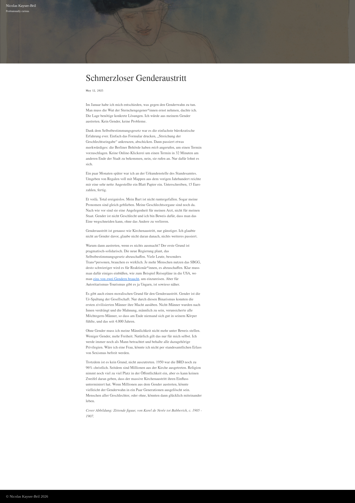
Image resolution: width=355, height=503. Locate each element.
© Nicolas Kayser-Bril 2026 (27, 496)
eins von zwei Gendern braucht (116, 278)
